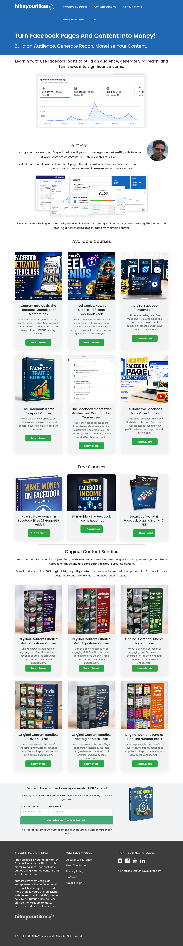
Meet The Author (76, 865)
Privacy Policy (74, 871)
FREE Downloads (73, 19)
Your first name (29, 806)
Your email (55, 806)
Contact (71, 877)
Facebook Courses (75, 6)
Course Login (74, 883)
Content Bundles (105, 6)
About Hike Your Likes (79, 860)
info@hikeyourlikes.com (147, 871)
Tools (92, 19)
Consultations (132, 6)
